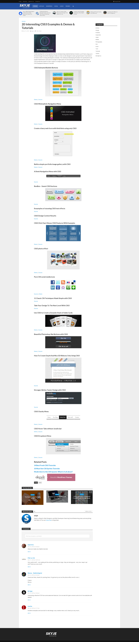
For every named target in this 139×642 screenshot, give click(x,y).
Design (35, 6)
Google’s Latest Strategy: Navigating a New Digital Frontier (79, 13)
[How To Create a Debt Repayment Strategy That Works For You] (54, 12)
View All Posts (88, 511)
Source (40, 99)
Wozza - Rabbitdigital (35, 573)
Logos (61, 6)
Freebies (68, 6)
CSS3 (40, 482)
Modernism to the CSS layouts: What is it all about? (53, 472)
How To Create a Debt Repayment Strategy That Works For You (62, 13)
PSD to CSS (31, 558)
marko (30, 606)
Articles (41, 6)
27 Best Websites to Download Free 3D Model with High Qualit (81, 497)
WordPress (49, 6)
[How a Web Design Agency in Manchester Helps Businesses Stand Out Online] (20, 13)
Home (20, 1)
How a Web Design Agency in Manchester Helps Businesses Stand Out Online (28, 13)
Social (56, 6)
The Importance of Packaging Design (32, 497)
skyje (32, 31)
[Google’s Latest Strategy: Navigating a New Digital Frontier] (71, 12)
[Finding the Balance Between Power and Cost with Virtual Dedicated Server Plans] (37, 13)
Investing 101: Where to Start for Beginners (112, 12)
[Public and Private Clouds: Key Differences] (88, 12)
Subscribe (48, 520)
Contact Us (37, 1)
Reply (29, 551)
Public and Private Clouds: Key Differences (95, 12)
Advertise (25, 1)
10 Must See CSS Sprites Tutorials (47, 469)
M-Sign (30, 591)
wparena (31, 545)
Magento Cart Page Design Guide (57, 496)
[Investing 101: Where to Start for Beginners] (105, 12)
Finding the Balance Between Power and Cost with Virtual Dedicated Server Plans (45, 13)
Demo (35, 99)
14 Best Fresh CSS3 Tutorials (45, 465)
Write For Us (31, 1)
